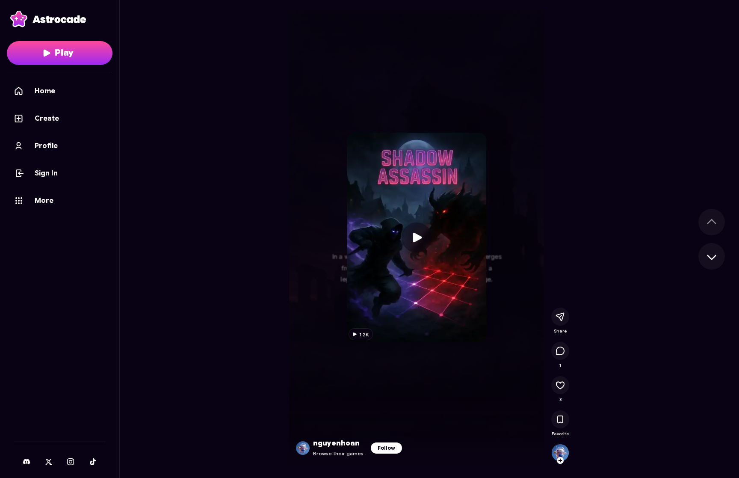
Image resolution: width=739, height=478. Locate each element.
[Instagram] (71, 462)
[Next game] (711, 256)
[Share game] (560, 316)
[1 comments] (560, 350)
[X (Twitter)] (49, 462)
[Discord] (27, 462)
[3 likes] (560, 385)
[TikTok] (93, 462)
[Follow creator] (560, 460)
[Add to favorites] (560, 419)
